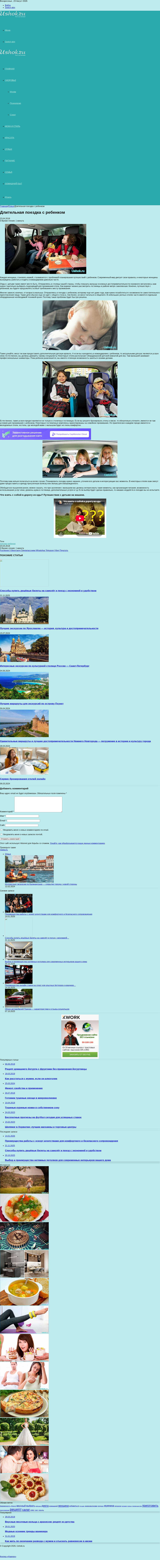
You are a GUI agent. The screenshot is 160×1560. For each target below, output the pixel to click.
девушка (38, 1506)
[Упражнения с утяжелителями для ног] (24, 1333)
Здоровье (10, 80)
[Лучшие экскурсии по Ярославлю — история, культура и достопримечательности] (24, 623)
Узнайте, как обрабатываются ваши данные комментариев (77, 843)
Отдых (8, 149)
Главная (4, 206)
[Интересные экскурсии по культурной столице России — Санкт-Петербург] (24, 661)
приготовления (4, 1510)
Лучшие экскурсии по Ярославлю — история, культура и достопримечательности (49, 628)
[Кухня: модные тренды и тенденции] (24, 1277)
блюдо (13, 1506)
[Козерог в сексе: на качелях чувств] (24, 1193)
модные (101, 1506)
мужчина (109, 1505)
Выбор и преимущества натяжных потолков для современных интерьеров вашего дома (46, 962)
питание (124, 1506)
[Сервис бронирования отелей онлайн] (24, 774)
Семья (8, 172)
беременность (5, 1506)
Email (3, 821)
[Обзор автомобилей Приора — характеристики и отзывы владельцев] (18, 1007)
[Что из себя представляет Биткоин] (24, 1249)
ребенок (12, 544)
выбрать (30, 1506)
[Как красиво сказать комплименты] (24, 1472)
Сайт (2, 825)
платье (129, 1506)
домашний (53, 1506)
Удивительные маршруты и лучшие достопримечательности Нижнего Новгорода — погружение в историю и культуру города (75, 741)
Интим (13, 92)
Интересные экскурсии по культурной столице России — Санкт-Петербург (44, 666)
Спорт (13, 115)
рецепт (16, 1509)
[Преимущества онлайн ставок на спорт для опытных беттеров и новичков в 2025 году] (18, 983)
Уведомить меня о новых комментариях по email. (26, 830)
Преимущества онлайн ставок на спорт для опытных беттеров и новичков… (40, 985)
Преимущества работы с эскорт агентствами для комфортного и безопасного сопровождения (48, 914)
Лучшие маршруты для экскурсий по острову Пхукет (32, 703)
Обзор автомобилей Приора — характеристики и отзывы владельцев (37, 1009)
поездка (3, 544)
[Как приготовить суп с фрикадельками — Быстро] (24, 1305)
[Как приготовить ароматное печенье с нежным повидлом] (24, 1500)
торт (36, 1510)
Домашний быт (13, 184)
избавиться (74, 1506)
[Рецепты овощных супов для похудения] (24, 1221)
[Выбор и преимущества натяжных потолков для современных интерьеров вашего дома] (18, 959)
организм (118, 1506)
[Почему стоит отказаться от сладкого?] (24, 1361)
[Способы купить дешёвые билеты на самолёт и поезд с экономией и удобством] (24, 586)
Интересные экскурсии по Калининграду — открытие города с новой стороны (41, 884)
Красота (9, 138)
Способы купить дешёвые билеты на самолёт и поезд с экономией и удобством (48, 590)
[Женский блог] (13, 17)
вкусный (21, 1505)
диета (45, 1505)
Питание (10, 161)
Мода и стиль (12, 126)
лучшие (82, 1506)
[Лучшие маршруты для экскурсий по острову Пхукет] (24, 699)
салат (26, 1509)
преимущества (137, 1506)
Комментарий (7, 812)
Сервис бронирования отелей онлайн (22, 779)
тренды (41, 1510)
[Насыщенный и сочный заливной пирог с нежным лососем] (24, 1417)
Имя (2, 816)
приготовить (150, 1505)
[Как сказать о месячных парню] (24, 1389)
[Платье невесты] (24, 1445)
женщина (63, 1505)
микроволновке (91, 1506)
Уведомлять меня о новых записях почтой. (23, 834)
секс (32, 1510)
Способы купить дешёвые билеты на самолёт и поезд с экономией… (37, 938)
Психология (15, 103)
